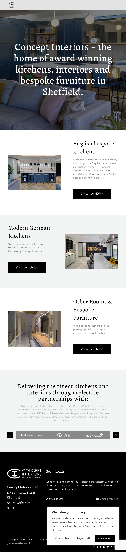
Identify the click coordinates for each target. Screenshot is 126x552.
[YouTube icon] (101, 546)
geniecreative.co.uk (19, 543)
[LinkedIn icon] (104, 546)
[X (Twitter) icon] (97, 546)
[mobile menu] (121, 5)
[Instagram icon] (111, 546)
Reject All (83, 538)
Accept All (105, 538)
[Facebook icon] (94, 546)
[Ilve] (63, 435)
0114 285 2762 (56, 499)
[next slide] (116, 435)
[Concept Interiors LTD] (11, 5)
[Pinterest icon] (107, 546)
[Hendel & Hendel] (31, 435)
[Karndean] (94, 435)
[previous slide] (10, 435)
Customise (62, 538)
